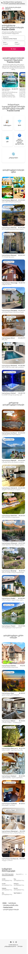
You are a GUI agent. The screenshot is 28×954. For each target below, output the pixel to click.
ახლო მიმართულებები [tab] (8, 874)
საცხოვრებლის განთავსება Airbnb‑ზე (13, 8)
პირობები (20, 946)
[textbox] (7, 44)
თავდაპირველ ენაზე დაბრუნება (17, 3)
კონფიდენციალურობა (10, 946)
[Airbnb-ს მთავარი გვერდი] (3, 8)
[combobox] (13, 39)
